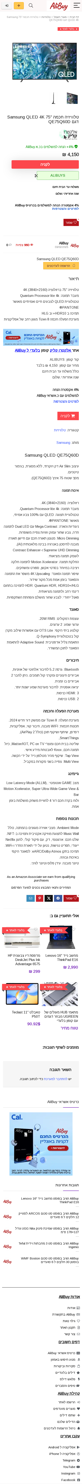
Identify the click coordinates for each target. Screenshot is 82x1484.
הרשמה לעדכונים (59, 266)
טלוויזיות (46, 17)
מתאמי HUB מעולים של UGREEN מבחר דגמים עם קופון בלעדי (61, 1016)
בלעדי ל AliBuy (27, 350)
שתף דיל (19, 5)
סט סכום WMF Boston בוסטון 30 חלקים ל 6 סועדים (50, 1260)
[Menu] (77, 5)
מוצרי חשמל (60, 17)
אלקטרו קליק (60, 350)
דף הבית (74, 17)
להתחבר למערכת (55, 1079)
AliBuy (63, 243)
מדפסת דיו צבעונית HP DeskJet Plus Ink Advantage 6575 (24, 960)
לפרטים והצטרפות (66, 401)
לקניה (45, 164)
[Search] (31, 5)
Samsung (63, 442)
